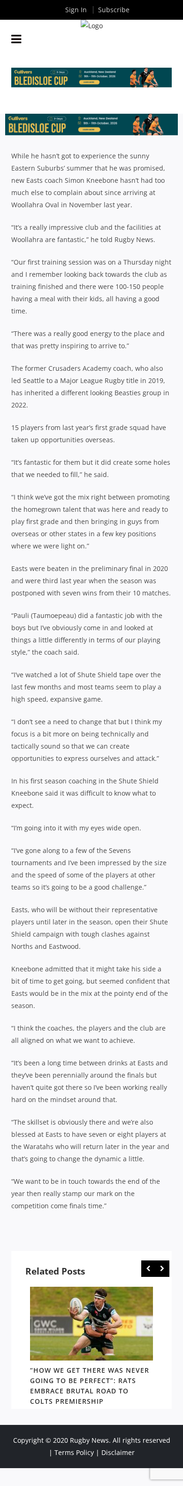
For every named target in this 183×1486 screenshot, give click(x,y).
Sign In (76, 9)
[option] (91, 1348)
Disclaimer (118, 1452)
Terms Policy (74, 1452)
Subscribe (114, 9)
